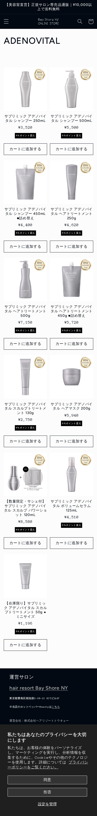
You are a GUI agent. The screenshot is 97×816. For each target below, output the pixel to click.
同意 (47, 780)
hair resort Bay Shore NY (38, 688)
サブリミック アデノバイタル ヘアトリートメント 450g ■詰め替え (72, 311)
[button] (6, 21)
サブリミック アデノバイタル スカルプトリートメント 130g (25, 408)
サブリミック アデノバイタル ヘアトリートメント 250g (72, 213)
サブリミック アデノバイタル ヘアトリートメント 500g (25, 311)
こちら (56, 707)
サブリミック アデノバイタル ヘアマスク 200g (72, 406)
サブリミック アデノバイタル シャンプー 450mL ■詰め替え (25, 213)
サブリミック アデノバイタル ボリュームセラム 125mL (72, 505)
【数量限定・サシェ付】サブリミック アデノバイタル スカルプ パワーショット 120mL (25, 508)
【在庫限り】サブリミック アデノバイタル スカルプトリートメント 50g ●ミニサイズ (25, 610)
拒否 (47, 792)
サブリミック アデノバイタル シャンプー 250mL (25, 118)
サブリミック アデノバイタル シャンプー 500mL (72, 118)
